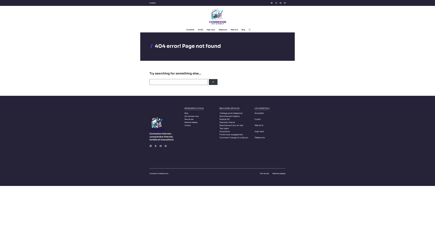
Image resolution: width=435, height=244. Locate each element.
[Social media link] (272, 3)
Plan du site (189, 119)
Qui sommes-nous (192, 116)
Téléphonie (223, 30)
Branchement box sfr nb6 (231, 125)
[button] (248, 29)
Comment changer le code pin (234, 137)
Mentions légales (191, 122)
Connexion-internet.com (159, 173)
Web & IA (234, 30)
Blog (243, 30)
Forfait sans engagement (231, 134)
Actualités (190, 30)
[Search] (213, 82)
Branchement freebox (230, 116)
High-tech (211, 30)
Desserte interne (227, 122)
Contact (153, 3)
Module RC (225, 119)
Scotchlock (225, 131)
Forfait (200, 30)
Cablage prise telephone (231, 113)
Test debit (224, 128)
